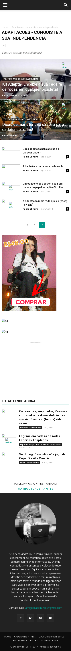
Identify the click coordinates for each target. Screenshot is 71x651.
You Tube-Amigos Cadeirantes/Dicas (20, 79)
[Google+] (30, 618)
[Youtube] (50, 618)
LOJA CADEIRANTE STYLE (51, 636)
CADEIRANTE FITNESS (25, 636)
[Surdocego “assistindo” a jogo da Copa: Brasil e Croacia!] (9, 459)
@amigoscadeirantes (36, 488)
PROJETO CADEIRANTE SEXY (44, 640)
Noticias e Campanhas (30, 427)
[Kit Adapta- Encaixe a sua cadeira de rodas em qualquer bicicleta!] (35, 89)
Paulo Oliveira (9, 95)
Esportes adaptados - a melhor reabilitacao (40, 444)
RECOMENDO (20, 640)
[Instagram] (40, 618)
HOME (7, 636)
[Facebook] (20, 618)
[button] (66, 5)
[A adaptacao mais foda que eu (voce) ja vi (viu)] (11, 205)
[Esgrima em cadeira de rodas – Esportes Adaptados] (9, 441)
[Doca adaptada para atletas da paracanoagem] (11, 153)
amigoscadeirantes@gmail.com (43, 607)
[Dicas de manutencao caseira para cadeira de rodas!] (35, 130)
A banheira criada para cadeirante (43, 166)
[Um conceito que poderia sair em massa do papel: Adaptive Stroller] (11, 188)
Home (5, 27)
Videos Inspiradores (29, 462)
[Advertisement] (35, 16)
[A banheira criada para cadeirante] (11, 170)
